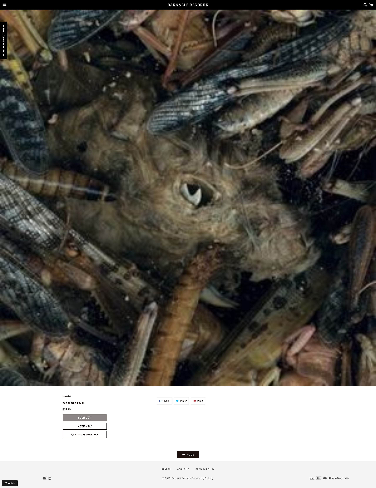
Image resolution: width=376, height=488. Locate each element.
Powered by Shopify (203, 478)
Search (166, 469)
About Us (183, 469)
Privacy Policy (205, 469)
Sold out (84, 418)
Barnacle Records (188, 4)
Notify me (85, 426)
